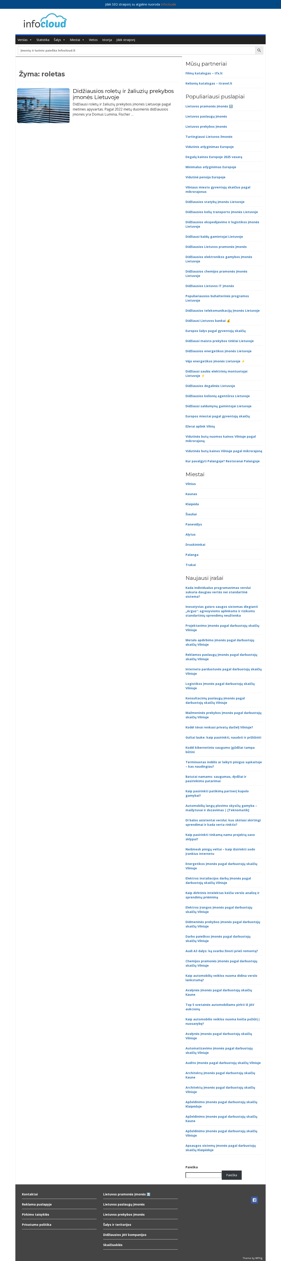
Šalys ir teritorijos (117, 1224)
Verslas (23, 40)
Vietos (93, 40)
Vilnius (191, 484)
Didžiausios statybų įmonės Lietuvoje (215, 202)
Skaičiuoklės (112, 1245)
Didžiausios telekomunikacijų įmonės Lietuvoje (223, 310)
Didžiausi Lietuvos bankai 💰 (208, 321)
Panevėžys (194, 524)
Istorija (107, 40)
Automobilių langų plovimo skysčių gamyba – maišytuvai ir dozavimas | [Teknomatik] (221, 808)
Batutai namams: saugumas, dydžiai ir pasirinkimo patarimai (216, 778)
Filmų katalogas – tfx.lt (204, 73)
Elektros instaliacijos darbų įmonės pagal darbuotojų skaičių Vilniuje (218, 880)
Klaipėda (192, 504)
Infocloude (168, 4)
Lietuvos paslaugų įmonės (206, 116)
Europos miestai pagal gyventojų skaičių (218, 416)
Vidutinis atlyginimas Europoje (210, 147)
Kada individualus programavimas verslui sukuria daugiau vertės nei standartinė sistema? (218, 592)
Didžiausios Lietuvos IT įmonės (210, 286)
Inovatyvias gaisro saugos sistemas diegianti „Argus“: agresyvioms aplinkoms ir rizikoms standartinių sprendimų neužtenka (222, 611)
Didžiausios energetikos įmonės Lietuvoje (219, 351)
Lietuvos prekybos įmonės (206, 126)
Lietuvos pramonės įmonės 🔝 (209, 106)
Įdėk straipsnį (125, 40)
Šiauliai (191, 514)
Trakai (191, 565)
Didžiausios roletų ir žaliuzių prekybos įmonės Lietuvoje (123, 94)
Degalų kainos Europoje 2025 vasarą (214, 157)
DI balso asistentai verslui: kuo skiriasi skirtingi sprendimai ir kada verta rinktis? (223, 822)
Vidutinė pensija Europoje (205, 177)
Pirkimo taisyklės (35, 1214)
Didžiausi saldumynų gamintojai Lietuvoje (219, 406)
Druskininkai (195, 544)
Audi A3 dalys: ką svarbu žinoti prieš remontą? (222, 951)
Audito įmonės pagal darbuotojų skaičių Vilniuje (223, 1063)
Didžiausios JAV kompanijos (124, 1235)
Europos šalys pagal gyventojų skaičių (216, 331)
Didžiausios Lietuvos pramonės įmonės (216, 247)
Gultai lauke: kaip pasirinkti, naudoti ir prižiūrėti (223, 737)
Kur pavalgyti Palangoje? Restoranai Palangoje (223, 461)
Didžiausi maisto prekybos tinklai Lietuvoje (220, 341)
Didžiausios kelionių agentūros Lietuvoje (218, 396)
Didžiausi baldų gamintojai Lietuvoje (214, 236)
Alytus (191, 534)
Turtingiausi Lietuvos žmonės (209, 137)
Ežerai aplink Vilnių (200, 426)
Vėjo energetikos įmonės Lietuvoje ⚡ (215, 361)
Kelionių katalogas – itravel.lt (209, 83)
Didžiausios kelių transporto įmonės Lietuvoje (222, 212)
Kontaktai (30, 1194)
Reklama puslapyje (37, 1204)
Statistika (42, 40)
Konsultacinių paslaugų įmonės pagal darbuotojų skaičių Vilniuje (215, 700)
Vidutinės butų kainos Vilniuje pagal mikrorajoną (224, 451)
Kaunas (191, 494)
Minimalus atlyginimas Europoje (211, 167)
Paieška (192, 1167)
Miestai (75, 40)
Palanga (192, 555)
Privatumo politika (36, 1224)
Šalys (57, 40)
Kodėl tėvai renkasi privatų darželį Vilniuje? (219, 727)
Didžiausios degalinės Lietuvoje (210, 386)
